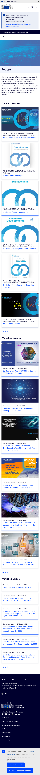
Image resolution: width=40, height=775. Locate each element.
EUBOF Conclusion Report (13, 176)
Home (5, 37)
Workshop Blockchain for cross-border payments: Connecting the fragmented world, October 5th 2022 (18, 629)
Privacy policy (6, 732)
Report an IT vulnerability (9, 721)
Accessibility (5, 740)
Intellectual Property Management (16, 212)
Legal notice (5, 736)
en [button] (27, 7)
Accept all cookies (16, 765)
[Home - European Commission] (7, 6)
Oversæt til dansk (11, 24)
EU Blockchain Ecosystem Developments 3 (19, 249)
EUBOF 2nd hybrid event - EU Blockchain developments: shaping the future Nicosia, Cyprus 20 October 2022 (19, 525)
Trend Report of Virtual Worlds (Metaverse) (19, 138)
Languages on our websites (10, 725)
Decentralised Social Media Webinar (17, 587)
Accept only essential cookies (20, 770)
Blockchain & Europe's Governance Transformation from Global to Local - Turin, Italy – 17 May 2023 (20, 448)
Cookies (4, 729)
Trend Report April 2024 (12, 324)
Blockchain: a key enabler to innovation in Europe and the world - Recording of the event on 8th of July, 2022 (19, 657)
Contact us (5, 718)
